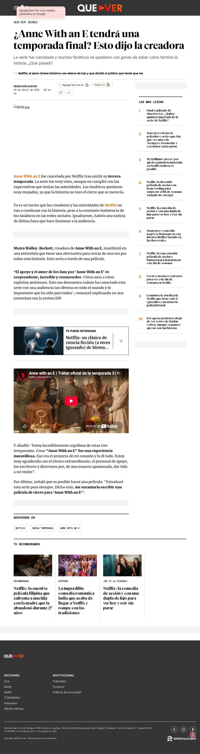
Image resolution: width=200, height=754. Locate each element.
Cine (7, 681)
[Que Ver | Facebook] (193, 729)
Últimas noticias (13, 708)
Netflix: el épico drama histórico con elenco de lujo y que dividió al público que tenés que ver (80, 73)
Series (8, 686)
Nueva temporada (42, 528)
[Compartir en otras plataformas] (68, 92)
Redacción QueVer (25, 86)
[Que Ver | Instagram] (184, 729)
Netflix (111, 205)
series (33, 22)
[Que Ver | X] (174, 729)
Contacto (58, 686)
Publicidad (59, 681)
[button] (16, 8)
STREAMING (12, 697)
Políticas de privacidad (67, 692)
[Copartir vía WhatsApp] (60, 92)
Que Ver (20, 22)
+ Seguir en (99, 85)
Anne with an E (69, 528)
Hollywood (10, 703)
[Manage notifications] (193, 735)
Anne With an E (27, 176)
